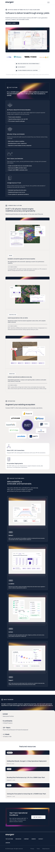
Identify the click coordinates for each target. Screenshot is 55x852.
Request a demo (11, 23)
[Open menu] (48, 2)
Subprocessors (46, 848)
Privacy (32, 848)
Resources (18, 839)
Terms (38, 848)
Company (26, 839)
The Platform (9, 839)
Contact (40, 839)
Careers (33, 839)
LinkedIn (8, 842)
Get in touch (37, 817)
